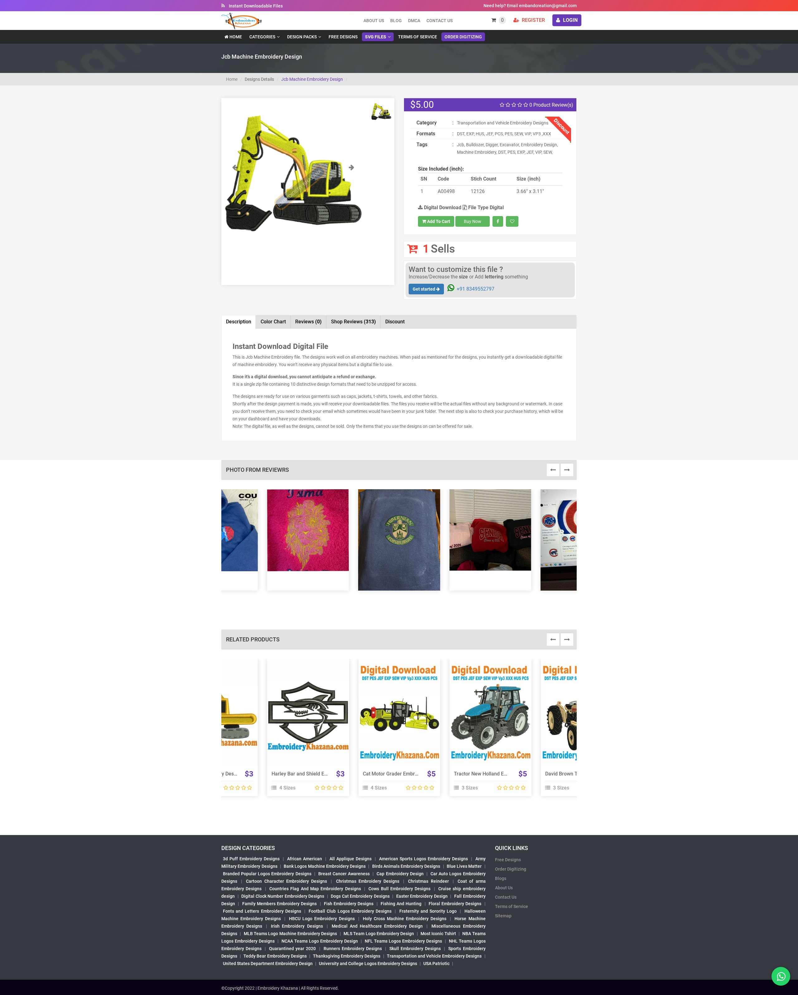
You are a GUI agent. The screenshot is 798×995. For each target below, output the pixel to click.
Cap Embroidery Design (400, 873)
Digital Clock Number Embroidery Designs (282, 896)
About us (373, 20)
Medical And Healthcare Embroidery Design (377, 926)
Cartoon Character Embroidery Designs (286, 881)
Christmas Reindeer (428, 881)
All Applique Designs (350, 858)
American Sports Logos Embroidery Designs (423, 858)
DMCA (414, 20)
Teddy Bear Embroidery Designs (274, 956)
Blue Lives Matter (464, 866)
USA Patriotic (436, 963)
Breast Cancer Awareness (344, 873)
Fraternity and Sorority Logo (428, 911)
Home (235, 36)
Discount (395, 322)
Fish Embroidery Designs (349, 903)
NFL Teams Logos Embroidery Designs (403, 941)
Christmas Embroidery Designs (367, 881)
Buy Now (472, 221)
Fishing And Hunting (401, 903)
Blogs (500, 878)
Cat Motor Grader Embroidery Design (404, 774)
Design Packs (302, 36)
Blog (396, 20)
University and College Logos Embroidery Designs (368, 963)
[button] (234, 203)
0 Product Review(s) (550, 105)
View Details (305, 705)
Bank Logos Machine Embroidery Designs (325, 866)
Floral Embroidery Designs (455, 903)
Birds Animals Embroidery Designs (406, 866)
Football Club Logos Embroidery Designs (350, 911)
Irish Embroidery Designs (297, 926)
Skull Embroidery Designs (415, 948)
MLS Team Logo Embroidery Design (379, 933)
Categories (262, 36)
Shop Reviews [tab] (353, 322)
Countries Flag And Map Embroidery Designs (315, 888)
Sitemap (503, 915)
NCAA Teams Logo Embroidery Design (319, 941)
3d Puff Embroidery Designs (251, 858)
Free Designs (343, 36)
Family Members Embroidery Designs (279, 903)
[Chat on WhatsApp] (781, 976)
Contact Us (439, 20)
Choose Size (305, 719)
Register (533, 20)
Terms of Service (417, 36)
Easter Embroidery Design (422, 896)
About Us (504, 887)
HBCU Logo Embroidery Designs (322, 918)
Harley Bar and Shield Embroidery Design (318, 774)
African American (304, 858)
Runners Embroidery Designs (353, 948)
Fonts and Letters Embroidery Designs (262, 911)
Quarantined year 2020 (292, 948)
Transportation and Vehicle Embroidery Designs (434, 956)
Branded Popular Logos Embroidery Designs (267, 873)
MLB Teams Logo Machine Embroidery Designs (290, 933)
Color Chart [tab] (273, 322)
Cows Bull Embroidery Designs (399, 888)
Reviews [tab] (308, 322)
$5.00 (422, 104)
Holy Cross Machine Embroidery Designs (404, 918)
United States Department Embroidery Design (268, 963)
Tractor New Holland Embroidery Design (498, 774)
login (570, 20)
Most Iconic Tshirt (438, 933)
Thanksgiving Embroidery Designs (346, 956)
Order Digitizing (463, 36)
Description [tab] (238, 322)
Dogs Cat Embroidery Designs (360, 896)
